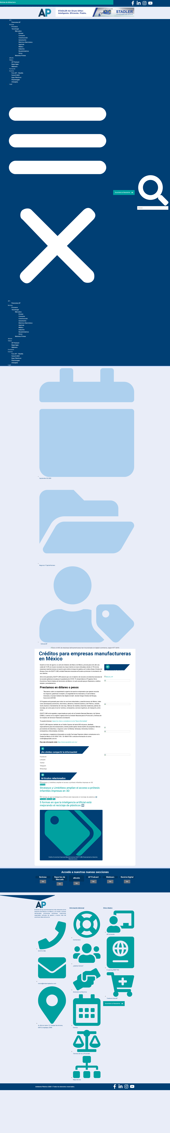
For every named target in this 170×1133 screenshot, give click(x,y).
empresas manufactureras (67, 857)
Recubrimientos (24, 51)
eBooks (10, 338)
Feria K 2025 (15, 75)
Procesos (15, 26)
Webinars (15, 347)
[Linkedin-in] (138, 3)
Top (54, 799)
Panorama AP (16, 22)
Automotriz (22, 40)
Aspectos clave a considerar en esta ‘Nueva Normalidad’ (69, 721)
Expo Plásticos (16, 77)
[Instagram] (144, 3)
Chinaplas (15, 82)
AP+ (10, 20)
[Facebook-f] (133, 3)
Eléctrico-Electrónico (25, 42)
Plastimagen (16, 80)
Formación (11, 349)
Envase (21, 33)
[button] (57, 192)
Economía (56, 857)
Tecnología (15, 29)
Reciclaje (49, 799)
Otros (20, 53)
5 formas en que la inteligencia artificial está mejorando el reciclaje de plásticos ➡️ (65, 804)
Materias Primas (20, 55)
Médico (21, 47)
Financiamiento (87, 857)
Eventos (11, 71)
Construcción (23, 38)
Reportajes (15, 64)
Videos (11, 60)
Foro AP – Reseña (17, 73)
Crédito (51, 857)
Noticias (11, 24)
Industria (21, 49)
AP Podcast (15, 62)
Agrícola (21, 44)
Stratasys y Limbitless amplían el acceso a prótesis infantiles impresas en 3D (70, 789)
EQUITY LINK (79, 857)
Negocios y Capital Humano (47, 565)
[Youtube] (150, 3)
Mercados (18, 31)
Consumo (22, 35)
